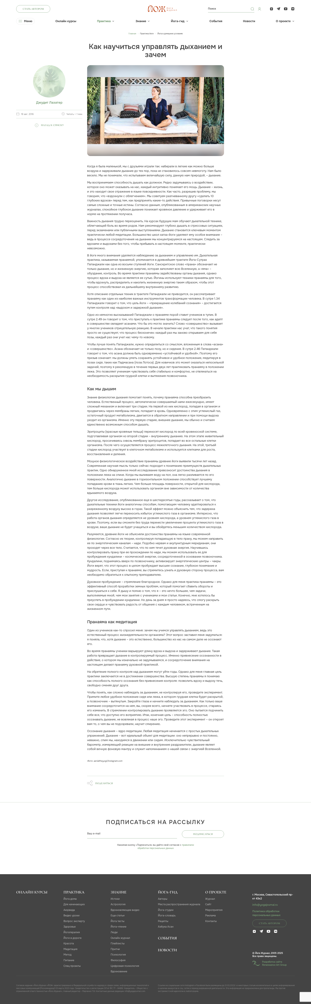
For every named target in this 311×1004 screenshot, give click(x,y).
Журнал (210, 899)
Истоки (115, 899)
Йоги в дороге (72, 938)
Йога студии (165, 910)
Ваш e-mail (93, 833)
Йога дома (70, 899)
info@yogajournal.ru (265, 905)
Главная (132, 33)
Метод (67, 954)
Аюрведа (69, 910)
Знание (141, 21)
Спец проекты (72, 966)
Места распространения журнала (179, 904)
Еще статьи (118, 915)
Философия (118, 960)
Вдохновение (119, 971)
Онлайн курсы (65, 21)
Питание (68, 960)
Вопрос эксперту (74, 921)
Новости (249, 21)
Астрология (118, 904)
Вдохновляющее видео (125, 910)
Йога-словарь (167, 915)
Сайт (208, 904)
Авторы (162, 899)
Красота (68, 943)
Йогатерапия (71, 932)
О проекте (283, 21)
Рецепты (163, 921)
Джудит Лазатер (49, 103)
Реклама (210, 915)
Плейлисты (118, 943)
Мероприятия (214, 910)
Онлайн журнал (120, 938)
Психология (118, 954)
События (215, 21)
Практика (104, 21)
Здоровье (69, 926)
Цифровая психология (125, 966)
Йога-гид (177, 21)
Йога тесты (117, 921)
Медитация (70, 949)
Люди (114, 932)
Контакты (211, 921)
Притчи (115, 949)
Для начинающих (74, 904)
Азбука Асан (165, 926)
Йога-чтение (118, 926)
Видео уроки (71, 915)
